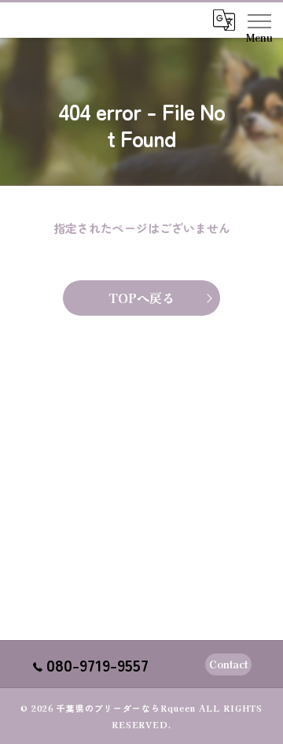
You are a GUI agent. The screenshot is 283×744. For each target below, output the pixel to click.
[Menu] (259, 19)
